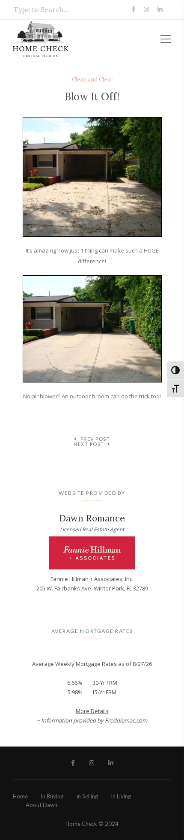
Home (20, 796)
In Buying (52, 796)
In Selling (87, 796)
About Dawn (41, 804)
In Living (121, 796)
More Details (92, 711)
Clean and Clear (92, 79)
